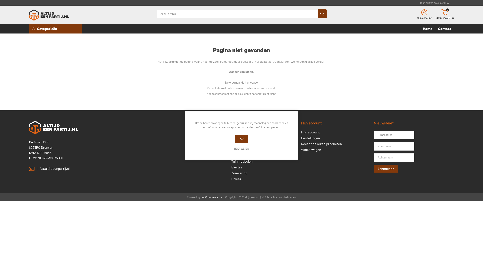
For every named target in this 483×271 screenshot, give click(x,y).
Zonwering (239, 173)
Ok (242, 139)
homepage (251, 82)
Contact (444, 29)
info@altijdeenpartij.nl (53, 168)
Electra (236, 167)
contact (219, 93)
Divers (236, 179)
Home (427, 29)
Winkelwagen (311, 150)
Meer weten (241, 148)
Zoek (322, 13)
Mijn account (424, 17)
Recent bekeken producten (321, 144)
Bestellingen (310, 138)
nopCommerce (209, 197)
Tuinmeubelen (242, 161)
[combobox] (237, 13)
